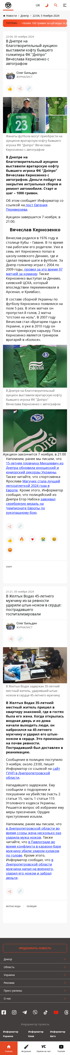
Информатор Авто (57, 1034)
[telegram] (24, 1012)
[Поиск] (56, 5)
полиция (32, 906)
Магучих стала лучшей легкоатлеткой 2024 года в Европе (33, 486)
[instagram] (14, 1012)
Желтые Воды (13, 906)
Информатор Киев (35, 1034)
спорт (9, 566)
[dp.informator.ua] (8, 5)
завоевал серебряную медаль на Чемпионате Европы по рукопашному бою (30, 506)
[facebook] (3, 1012)
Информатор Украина (10, 1034)
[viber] (35, 1012)
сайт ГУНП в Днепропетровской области (33, 773)
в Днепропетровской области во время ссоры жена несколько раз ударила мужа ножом (33, 833)
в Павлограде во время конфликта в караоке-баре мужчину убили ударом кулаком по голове (33, 849)
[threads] (66, 1012)
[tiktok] (45, 1012)
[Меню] (65, 5)
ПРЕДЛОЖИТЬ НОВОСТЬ (35, 948)
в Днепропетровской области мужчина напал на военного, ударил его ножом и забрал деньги (30, 869)
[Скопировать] (29, 88)
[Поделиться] (20, 88)
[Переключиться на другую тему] (47, 5)
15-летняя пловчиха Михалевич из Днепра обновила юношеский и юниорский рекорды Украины (34, 468)
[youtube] (56, 1012)
